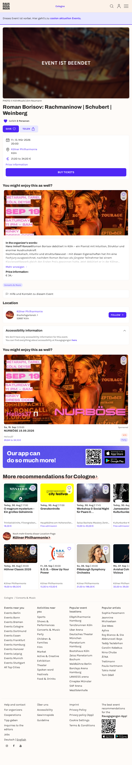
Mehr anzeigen (15, 266)
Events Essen (12, 635)
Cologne (8, 597)
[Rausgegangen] (6, 6)
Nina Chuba (109, 652)
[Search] (112, 6)
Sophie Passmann (113, 613)
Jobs (7, 734)
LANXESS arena (79, 676)
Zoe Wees (107, 625)
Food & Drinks (46, 678)
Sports (41, 616)
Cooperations (12, 714)
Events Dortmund (15, 631)
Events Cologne (13, 626)
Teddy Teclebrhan (112, 643)
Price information (17, 164)
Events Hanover (14, 649)
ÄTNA (105, 656)
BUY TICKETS (66, 172)
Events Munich (13, 658)
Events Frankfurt (14, 640)
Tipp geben (11, 720)
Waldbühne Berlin (80, 663)
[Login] (119, 6)
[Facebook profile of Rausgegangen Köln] (13, 746)
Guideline (43, 720)
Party (40, 634)
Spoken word (45, 669)
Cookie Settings (79, 720)
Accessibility (45, 709)
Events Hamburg (14, 644)
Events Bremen (13, 622)
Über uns (42, 704)
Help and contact (14, 704)
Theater (42, 665)
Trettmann (108, 661)
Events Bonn (12, 617)
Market (41, 651)
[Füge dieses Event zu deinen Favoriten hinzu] (33, 488)
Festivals (42, 674)
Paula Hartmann (112, 665)
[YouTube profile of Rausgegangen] (20, 746)
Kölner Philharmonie (24, 149)
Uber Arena (76, 629)
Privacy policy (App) (81, 714)
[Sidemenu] (126, 6)
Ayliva (105, 630)
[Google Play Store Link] (122, 736)
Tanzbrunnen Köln (80, 625)
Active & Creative (48, 656)
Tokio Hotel (109, 670)
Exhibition (43, 660)
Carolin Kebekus (112, 647)
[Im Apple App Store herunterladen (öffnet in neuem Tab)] (114, 453)
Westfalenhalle (78, 690)
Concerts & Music (12, 285)
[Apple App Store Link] (108, 736)
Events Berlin (12, 613)
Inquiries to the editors (13, 727)
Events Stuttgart (14, 662)
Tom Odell (108, 675)
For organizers (13, 709)
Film (40, 647)
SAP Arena (75, 685)
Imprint (74, 704)
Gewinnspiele (45, 714)
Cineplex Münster (80, 681)
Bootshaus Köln (79, 651)
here (74, 340)
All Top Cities (12, 667)
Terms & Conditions (82, 725)
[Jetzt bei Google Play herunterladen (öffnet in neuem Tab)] (114, 461)
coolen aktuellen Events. (65, 18)
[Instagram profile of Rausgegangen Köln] (7, 746)
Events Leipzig (13, 653)
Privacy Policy (77, 709)
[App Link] (109, 726)
